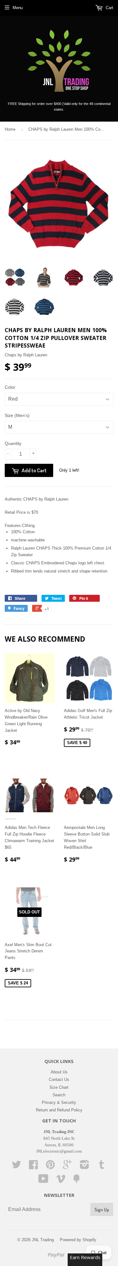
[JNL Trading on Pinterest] (50, 1167)
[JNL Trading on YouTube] (43, 1181)
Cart (108, 7)
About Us (59, 1072)
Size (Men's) (17, 415)
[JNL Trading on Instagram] (84, 1167)
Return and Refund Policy (59, 1110)
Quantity (13, 443)
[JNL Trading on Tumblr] (101, 1167)
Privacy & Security (59, 1102)
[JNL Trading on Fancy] (76, 1181)
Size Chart (59, 1087)
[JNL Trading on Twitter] (16, 1167)
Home (10, 129)
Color (10, 387)
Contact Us (59, 1079)
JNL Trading (43, 1239)
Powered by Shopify (78, 1239)
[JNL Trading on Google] (67, 1167)
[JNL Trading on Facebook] (33, 1167)
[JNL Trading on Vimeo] (60, 1181)
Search (59, 1095)
